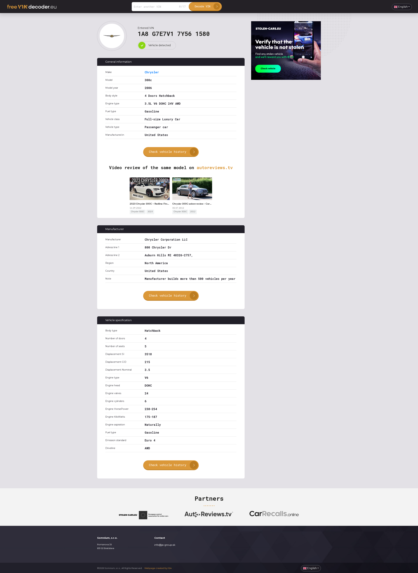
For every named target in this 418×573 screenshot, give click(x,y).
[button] (402, 7)
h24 (170, 568)
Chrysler (152, 72)
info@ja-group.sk (164, 544)
